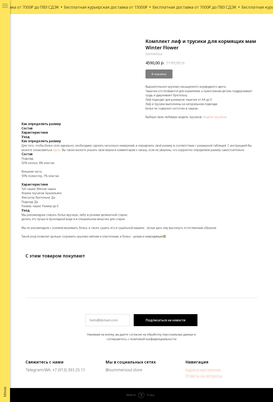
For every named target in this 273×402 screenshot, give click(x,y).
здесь (57, 150)
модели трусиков (214, 117)
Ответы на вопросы (203, 376)
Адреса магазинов (202, 369)
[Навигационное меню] (5, 6)
